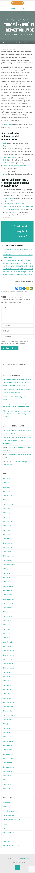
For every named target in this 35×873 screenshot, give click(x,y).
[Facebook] (16, 286)
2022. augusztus (8, 616)
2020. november (8, 707)
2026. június (7, 483)
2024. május (7, 534)
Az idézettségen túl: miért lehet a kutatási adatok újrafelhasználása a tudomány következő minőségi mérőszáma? (17, 382)
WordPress (25, 858)
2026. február (7, 496)
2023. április (7, 582)
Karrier (5, 824)
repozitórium (19, 291)
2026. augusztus (8, 478)
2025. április (7, 517)
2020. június (7, 728)
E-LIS (5, 160)
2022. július (7, 620)
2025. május (7, 513)
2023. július (7, 569)
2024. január (7, 552)
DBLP (5, 171)
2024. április (7, 539)
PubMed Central (8, 157)
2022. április (7, 633)
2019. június (7, 780)
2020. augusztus (8, 719)
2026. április (7, 487)
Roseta (16, 858)
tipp (26, 291)
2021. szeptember (9, 664)
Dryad (5, 174)
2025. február (7, 521)
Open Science (18, 20)
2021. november (8, 655)
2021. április (7, 685)
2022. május (7, 629)
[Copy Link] (27, 286)
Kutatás (5, 828)
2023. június (7, 573)
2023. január (7, 595)
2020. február (7, 745)
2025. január (7, 526)
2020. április (7, 737)
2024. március (8, 543)
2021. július (6, 672)
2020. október (8, 711)
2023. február (7, 590)
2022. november (8, 603)
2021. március (7, 689)
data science (7, 430)
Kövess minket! (17, 3)
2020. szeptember (9, 715)
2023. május (7, 577)
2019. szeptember (9, 767)
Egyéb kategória (8, 815)
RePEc (5, 163)
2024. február (7, 547)
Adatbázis (10, 20)
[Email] (31, 286)
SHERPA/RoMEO (8, 198)
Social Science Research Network (14, 165)
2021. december (8, 651)
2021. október (7, 659)
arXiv (5, 143)
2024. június (7, 530)
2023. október (8, 560)
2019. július (7, 775)
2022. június (7, 625)
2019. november (8, 758)
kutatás (12, 291)
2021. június (7, 676)
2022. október (8, 607)
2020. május (7, 732)
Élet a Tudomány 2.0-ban (11, 820)
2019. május (7, 784)
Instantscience (16, 8)
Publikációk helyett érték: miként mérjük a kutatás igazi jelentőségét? (17, 440)
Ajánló (5, 807)
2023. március (8, 586)
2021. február (7, 694)
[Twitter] (20, 286)
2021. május (7, 681)
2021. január (7, 698)
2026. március (8, 491)
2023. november (8, 556)
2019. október (7, 763)
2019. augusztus (8, 771)
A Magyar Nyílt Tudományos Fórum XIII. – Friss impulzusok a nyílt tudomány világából (17, 413)
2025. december (8, 500)
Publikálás (27, 20)
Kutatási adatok (8, 832)
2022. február (7, 642)
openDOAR (7, 125)
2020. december (8, 702)
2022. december (8, 599)
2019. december (8, 754)
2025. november (8, 504)
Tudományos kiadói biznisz (12, 845)
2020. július (7, 724)
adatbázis (6, 291)
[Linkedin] (24, 286)
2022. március (8, 638)
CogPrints (6, 146)
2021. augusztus (8, 668)
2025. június (7, 508)
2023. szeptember (9, 564)
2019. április (7, 788)
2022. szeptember (9, 612)
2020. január (7, 750)
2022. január (7, 646)
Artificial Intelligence (10, 811)
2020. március (8, 741)
